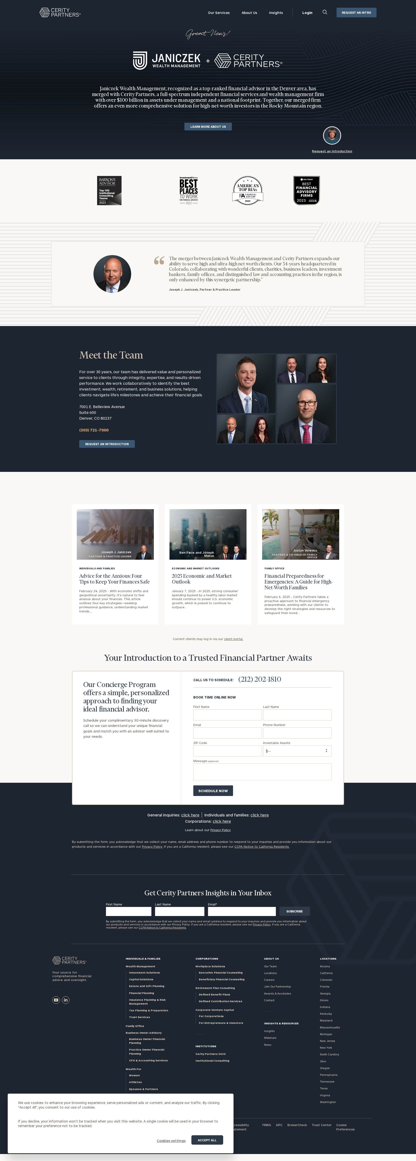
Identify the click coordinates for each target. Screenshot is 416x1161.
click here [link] (190, 815)
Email (212, 904)
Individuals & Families (143, 958)
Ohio (323, 1061)
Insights (276, 13)
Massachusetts (330, 1027)
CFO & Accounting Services (148, 1060)
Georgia (325, 993)
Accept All (207, 1140)
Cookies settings (171, 1141)
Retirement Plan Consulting (215, 987)
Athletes (135, 1082)
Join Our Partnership (277, 986)
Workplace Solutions (210, 966)
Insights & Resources (281, 1023)
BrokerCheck (297, 1125)
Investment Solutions (144, 972)
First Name (114, 904)
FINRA (266, 1125)
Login (307, 13)
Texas (324, 1088)
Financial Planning (141, 992)
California (326, 973)
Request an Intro (356, 12)
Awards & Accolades (277, 993)
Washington (328, 1101)
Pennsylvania (329, 1074)
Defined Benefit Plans (214, 994)
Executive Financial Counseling (221, 972)
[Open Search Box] (325, 12)
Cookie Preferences (345, 1127)
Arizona (325, 966)
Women (134, 1075)
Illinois (324, 1000)
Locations (270, 973)
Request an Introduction (107, 444)
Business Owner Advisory (144, 1032)
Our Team (270, 966)
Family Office (135, 1025)
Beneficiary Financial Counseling (222, 979)
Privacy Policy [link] (220, 830)
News (267, 1044)
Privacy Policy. (152, 846)
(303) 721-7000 (94, 430)
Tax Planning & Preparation (148, 1010)
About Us (249, 13)
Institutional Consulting (212, 1060)
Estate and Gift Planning (146, 986)
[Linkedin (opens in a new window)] (66, 1000)
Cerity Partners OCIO (210, 1053)
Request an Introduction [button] (332, 151)
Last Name (163, 904)
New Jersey (327, 1040)
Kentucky (326, 1013)
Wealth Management (140, 966)
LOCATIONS (328, 958)
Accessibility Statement (239, 1127)
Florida (324, 986)
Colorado (326, 979)
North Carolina (329, 1054)
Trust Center (322, 1125)
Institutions (205, 1046)
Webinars (270, 1037)
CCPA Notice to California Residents (162, 927)
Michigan (326, 1034)
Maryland (326, 1020)
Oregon (325, 1068)
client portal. (233, 639)
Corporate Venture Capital (214, 1009)
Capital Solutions (141, 979)
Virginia (325, 1095)
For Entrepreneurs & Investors (221, 1022)
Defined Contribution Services (220, 1001)
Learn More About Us (208, 126)
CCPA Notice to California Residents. (262, 846)
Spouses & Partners (143, 1088)
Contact (269, 1000)
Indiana (325, 1006)
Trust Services (139, 1017)
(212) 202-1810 (259, 679)
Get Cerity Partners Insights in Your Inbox (208, 893)
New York (326, 1047)
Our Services (219, 13)
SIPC (279, 1125)
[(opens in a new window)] (56, 1000)
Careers (269, 979)
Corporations (206, 958)
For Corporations (211, 1016)
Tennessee (327, 1081)
